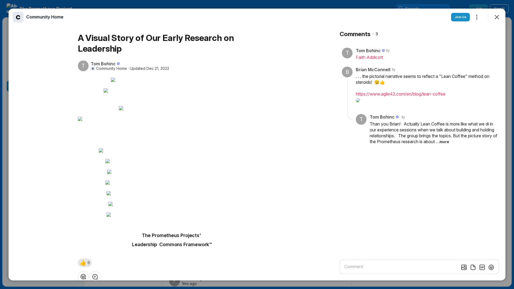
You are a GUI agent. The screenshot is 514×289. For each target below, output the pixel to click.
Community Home (111, 68)
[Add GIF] (482, 267)
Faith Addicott (369, 57)
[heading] (44, 17)
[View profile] (18, 17)
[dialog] (257, 144)
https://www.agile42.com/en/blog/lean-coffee (400, 94)
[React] (83, 277)
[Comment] (95, 276)
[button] (85, 262)
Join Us (460, 17)
